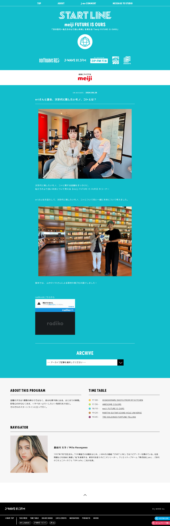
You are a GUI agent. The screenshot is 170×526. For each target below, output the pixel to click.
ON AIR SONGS (47, 518)
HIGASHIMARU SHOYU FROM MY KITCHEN (122, 400)
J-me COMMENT (88, 3)
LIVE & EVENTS (61, 518)
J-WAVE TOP (9, 518)
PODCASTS (86, 518)
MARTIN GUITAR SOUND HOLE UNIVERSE (122, 412)
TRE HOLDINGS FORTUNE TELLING (119, 417)
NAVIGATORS (74, 518)
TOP (39, 3)
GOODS (96, 518)
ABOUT (61, 3)
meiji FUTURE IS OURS (113, 408)
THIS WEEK (23, 518)
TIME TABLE (34, 518)
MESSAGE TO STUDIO (123, 3)
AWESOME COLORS (111, 404)
